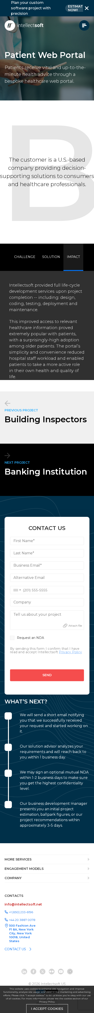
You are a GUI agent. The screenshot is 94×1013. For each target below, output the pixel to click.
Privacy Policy (47, 1001)
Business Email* (27, 565)
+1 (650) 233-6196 (21, 912)
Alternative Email (29, 577)
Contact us (15, 949)
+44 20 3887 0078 (22, 920)
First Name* (24, 541)
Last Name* (23, 553)
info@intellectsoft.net (23, 904)
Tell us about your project (37, 614)
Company (22, 602)
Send (47, 675)
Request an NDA (30, 638)
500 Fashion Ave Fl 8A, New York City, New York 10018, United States (22, 933)
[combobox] (16, 590)
